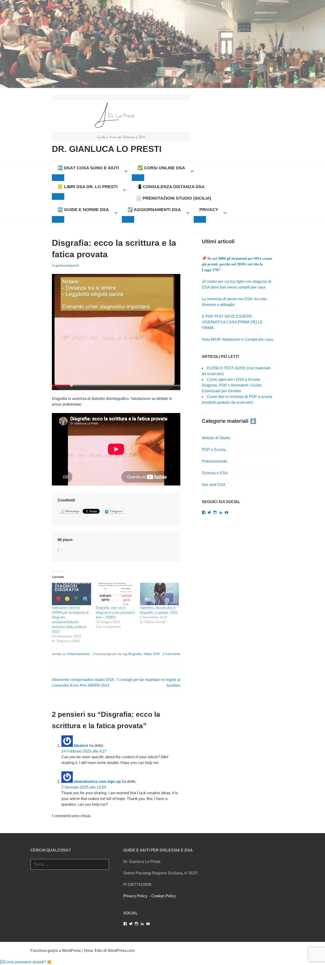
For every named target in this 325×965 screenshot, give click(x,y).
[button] (26, 962)
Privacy (208, 209)
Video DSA (151, 654)
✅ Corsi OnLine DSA (161, 167)
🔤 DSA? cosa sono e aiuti (88, 167)
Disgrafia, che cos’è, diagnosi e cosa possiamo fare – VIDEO (115, 612)
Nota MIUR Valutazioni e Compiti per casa (237, 339)
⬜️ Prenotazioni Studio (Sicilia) (173, 198)
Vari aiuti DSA (214, 485)
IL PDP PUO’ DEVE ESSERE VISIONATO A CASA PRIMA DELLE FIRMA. (232, 322)
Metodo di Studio (216, 438)
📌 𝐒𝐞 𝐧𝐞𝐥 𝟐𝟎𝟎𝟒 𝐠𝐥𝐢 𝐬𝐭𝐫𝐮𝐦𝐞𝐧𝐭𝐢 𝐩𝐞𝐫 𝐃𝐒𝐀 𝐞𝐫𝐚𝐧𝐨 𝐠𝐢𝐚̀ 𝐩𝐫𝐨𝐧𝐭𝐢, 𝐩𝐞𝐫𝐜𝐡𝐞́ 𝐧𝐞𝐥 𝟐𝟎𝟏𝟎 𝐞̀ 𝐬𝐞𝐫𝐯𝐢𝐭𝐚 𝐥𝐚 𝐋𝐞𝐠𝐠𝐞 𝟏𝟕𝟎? (237, 264)
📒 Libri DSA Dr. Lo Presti (88, 186)
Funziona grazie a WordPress (55, 951)
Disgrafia (135, 654)
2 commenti (171, 654)
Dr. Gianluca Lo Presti (107, 149)
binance (81, 745)
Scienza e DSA (215, 473)
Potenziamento (78, 654)
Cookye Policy (163, 896)
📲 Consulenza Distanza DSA (170, 186)
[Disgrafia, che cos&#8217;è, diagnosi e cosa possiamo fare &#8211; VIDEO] (115, 594)
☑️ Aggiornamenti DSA (154, 209)
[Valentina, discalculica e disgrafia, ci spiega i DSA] (159, 594)
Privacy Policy (135, 896)
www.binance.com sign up (97, 781)
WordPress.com (121, 951)
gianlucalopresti (67, 265)
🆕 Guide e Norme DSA (83, 209)
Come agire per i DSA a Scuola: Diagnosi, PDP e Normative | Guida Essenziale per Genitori (231, 385)
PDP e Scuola (214, 450)
